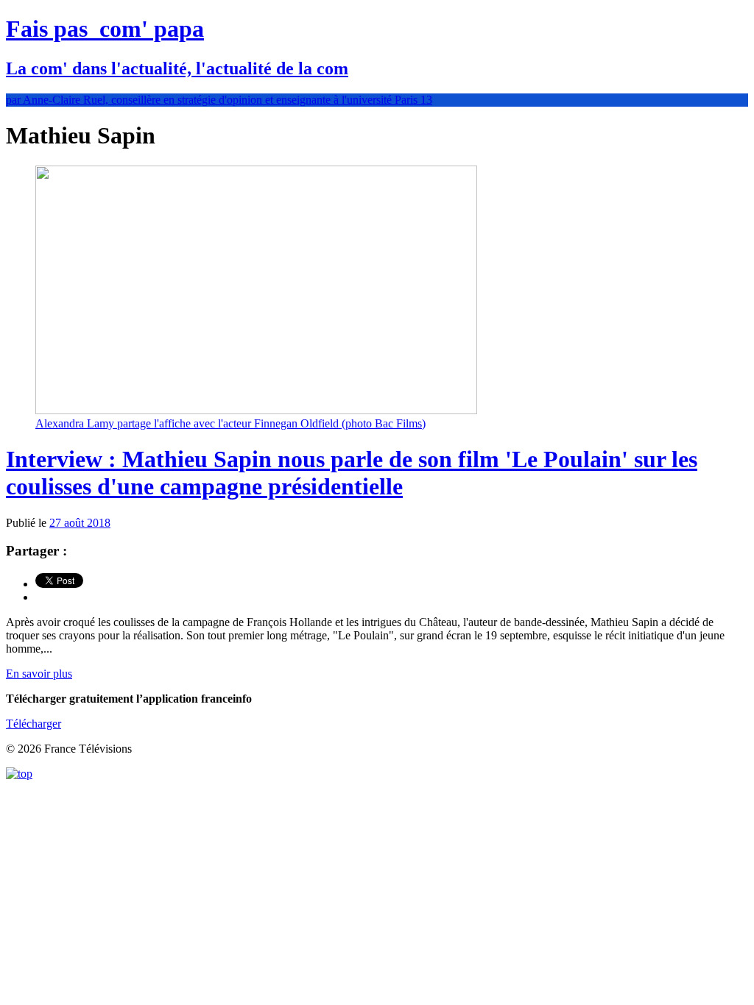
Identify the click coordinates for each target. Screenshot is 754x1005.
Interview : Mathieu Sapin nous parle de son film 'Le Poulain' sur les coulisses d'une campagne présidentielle (351, 473)
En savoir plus (39, 673)
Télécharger (33, 723)
